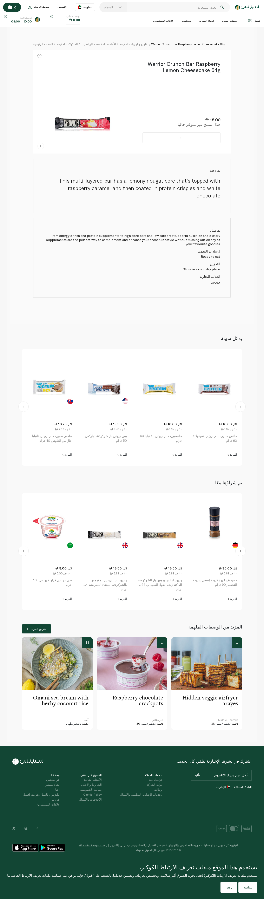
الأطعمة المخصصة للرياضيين (98, 44)
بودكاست (186, 20)
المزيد (233, 454)
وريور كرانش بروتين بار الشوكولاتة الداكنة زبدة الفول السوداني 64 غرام (160, 584)
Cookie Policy (92, 794)
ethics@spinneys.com (92, 845)
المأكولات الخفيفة (67, 44)
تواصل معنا (155, 779)
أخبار (57, 789)
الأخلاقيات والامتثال (90, 799)
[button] (23, 407)
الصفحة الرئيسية (43, 44)
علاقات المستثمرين (163, 20)
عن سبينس (53, 779)
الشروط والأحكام (91, 784)
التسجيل (62, 6)
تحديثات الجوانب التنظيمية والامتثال (141, 794)
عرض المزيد (38, 629)
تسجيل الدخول (41, 6)
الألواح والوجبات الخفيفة (134, 44)
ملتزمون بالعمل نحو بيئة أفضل (41, 794)
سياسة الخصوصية (91, 789)
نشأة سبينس (52, 784)
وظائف (157, 789)
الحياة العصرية (206, 20)
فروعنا (56, 799)
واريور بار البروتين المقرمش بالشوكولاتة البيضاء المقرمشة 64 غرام (105, 584)
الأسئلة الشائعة (93, 779)
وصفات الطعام (229, 20)
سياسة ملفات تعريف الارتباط (41, 875)
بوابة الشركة (154, 784)
